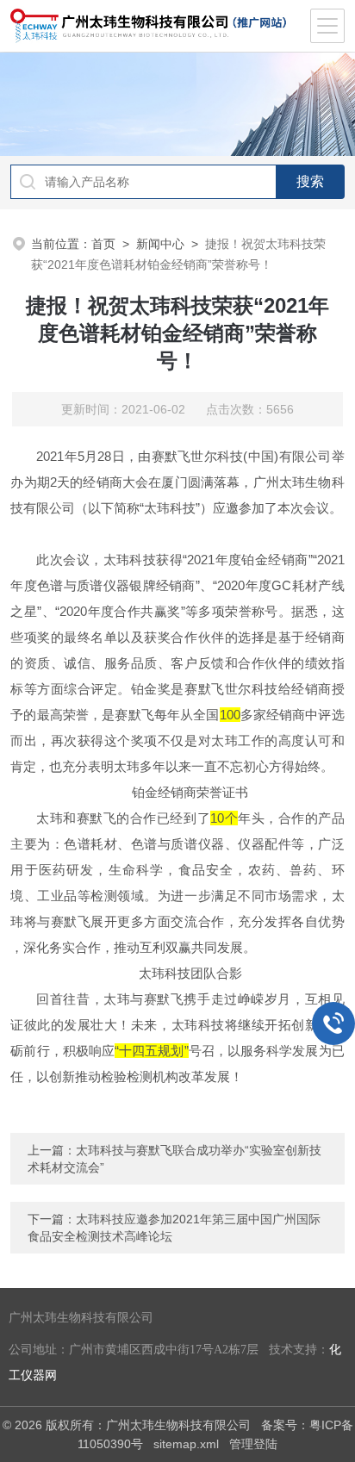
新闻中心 (160, 244)
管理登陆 (253, 1444)
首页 (103, 244)
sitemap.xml (186, 1444)
